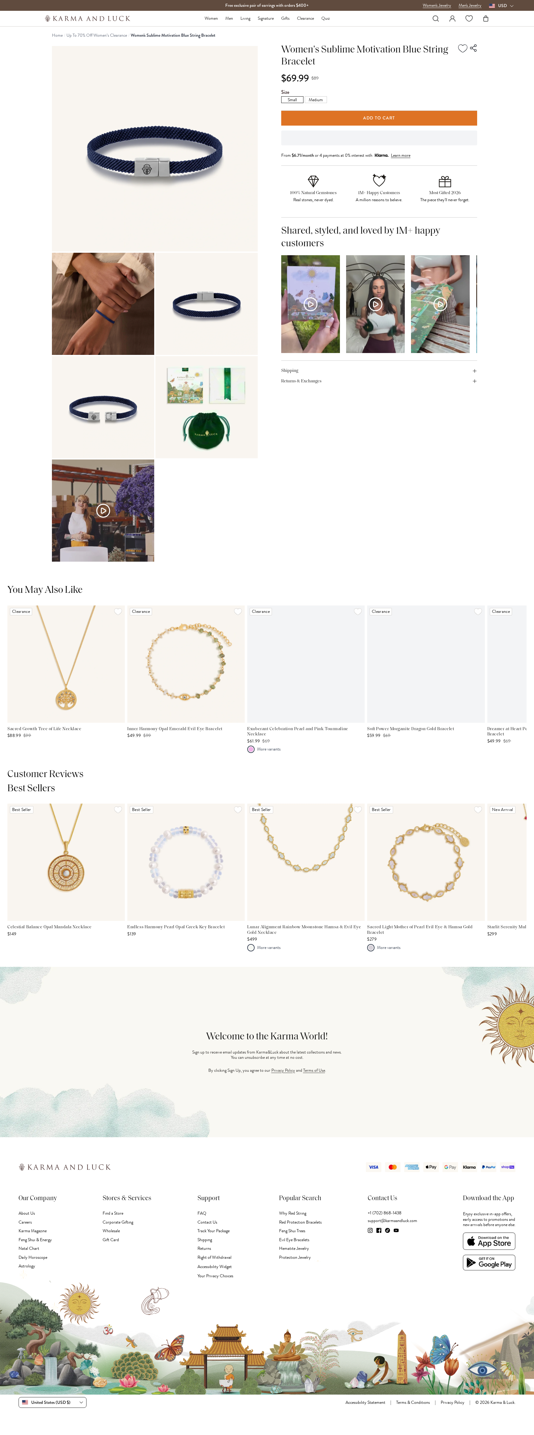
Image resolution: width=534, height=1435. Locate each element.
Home (57, 35)
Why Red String (292, 1213)
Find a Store (113, 1213)
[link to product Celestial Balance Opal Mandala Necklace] (66, 862)
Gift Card (111, 1240)
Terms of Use (314, 1070)
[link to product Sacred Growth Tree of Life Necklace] (66, 664)
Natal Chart (29, 1248)
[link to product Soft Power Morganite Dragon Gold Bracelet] (426, 664)
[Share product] (473, 48)
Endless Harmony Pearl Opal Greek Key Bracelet (176, 927)
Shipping (204, 1240)
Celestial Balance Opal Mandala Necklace (49, 927)
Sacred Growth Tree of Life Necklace (44, 729)
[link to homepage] (87, 18)
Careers (25, 1222)
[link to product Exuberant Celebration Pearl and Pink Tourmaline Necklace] (306, 664)
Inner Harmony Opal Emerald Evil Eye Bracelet (174, 729)
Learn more (400, 155)
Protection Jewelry (295, 1257)
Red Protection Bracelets (300, 1222)
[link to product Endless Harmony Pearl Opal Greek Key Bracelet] (186, 862)
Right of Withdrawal (214, 1257)
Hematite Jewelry (294, 1248)
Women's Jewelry (437, 5)
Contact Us (207, 1222)
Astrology (27, 1266)
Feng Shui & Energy (35, 1240)
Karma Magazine (33, 1231)
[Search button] (435, 18)
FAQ (201, 1213)
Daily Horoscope (33, 1257)
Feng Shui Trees (292, 1231)
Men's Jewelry (470, 5)
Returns (204, 1248)
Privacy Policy (283, 1070)
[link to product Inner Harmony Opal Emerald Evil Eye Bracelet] (186, 664)
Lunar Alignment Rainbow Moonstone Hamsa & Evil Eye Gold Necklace (304, 930)
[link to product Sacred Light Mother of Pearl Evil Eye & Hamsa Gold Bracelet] (426, 862)
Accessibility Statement (365, 1402)
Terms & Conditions (413, 1402)
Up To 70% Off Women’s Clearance (96, 35)
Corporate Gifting (118, 1222)
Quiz (325, 18)
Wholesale (111, 1231)
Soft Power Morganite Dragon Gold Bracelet (410, 729)
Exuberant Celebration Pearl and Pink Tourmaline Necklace (297, 732)
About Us (27, 1213)
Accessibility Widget (214, 1266)
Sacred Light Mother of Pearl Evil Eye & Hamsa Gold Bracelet (420, 930)
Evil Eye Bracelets (294, 1240)
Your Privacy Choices (215, 1276)
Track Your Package (213, 1231)
